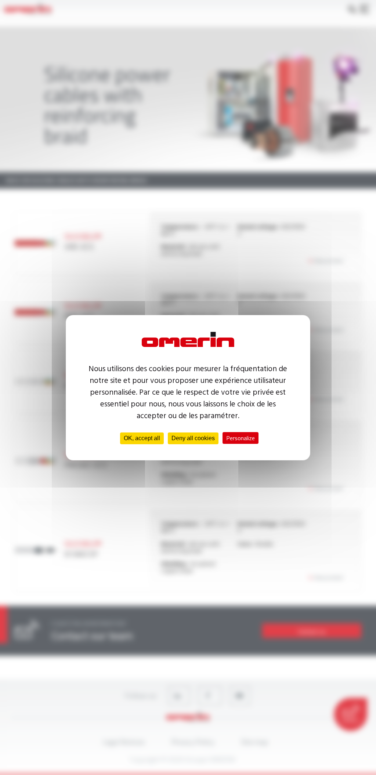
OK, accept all (142, 438)
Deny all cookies (193, 438)
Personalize (240, 438)
